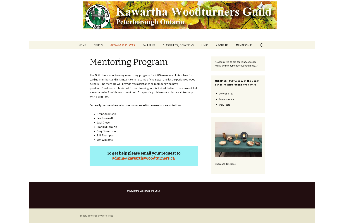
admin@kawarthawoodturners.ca (143, 158)
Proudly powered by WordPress (96, 215)
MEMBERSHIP (244, 45)
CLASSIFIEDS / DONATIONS (178, 45)
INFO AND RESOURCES (122, 45)
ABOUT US (222, 45)
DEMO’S (98, 45)
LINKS (204, 45)
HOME (82, 45)
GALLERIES (149, 45)
